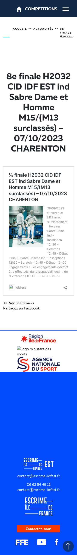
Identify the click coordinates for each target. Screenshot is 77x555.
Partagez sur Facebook (21, 308)
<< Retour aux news (18, 303)
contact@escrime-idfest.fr (38, 489)
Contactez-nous (39, 529)
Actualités (43, 28)
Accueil (20, 28)
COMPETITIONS (41, 8)
